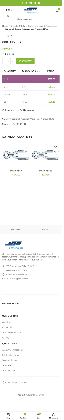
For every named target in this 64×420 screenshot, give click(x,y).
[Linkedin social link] (35, 3)
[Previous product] (4, 35)
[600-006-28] (46, 155)
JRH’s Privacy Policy (11, 332)
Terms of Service (9, 360)
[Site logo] (31, 10)
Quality (5, 337)
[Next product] (11, 35)
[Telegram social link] (39, 3)
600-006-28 (45, 170)
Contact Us (7, 327)
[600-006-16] (16, 155)
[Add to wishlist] (26, 146)
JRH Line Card (8, 370)
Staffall (45, 229)
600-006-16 (16, 170)
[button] (26, 152)
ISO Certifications (10, 355)
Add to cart (25, 61)
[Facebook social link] (22, 3)
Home (5, 26)
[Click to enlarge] (7, 15)
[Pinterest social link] (30, 3)
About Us (6, 322)
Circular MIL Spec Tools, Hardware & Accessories (34, 26)
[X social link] (26, 3)
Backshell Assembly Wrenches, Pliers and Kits (26, 29)
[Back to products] (7, 35)
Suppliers (6, 365)
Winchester (16, 229)
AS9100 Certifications (12, 349)
